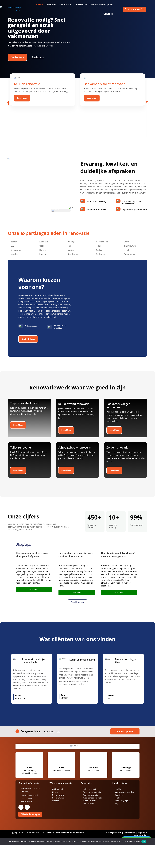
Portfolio (81, 4)
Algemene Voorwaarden (140, 834)
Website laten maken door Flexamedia (65, 832)
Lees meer (22, 98)
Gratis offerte (17, 57)
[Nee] (152, 841)
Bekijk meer (77, 602)
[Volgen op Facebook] (20, 807)
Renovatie (65, 4)
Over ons (51, 4)
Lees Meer (18, 425)
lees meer (34, 589)
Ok (144, 841)
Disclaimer (130, 832)
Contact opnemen (125, 731)
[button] (7, 103)
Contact (108, 13)
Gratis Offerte (28, 339)
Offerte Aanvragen (134, 9)
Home (39, 4)
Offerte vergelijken (101, 4)
